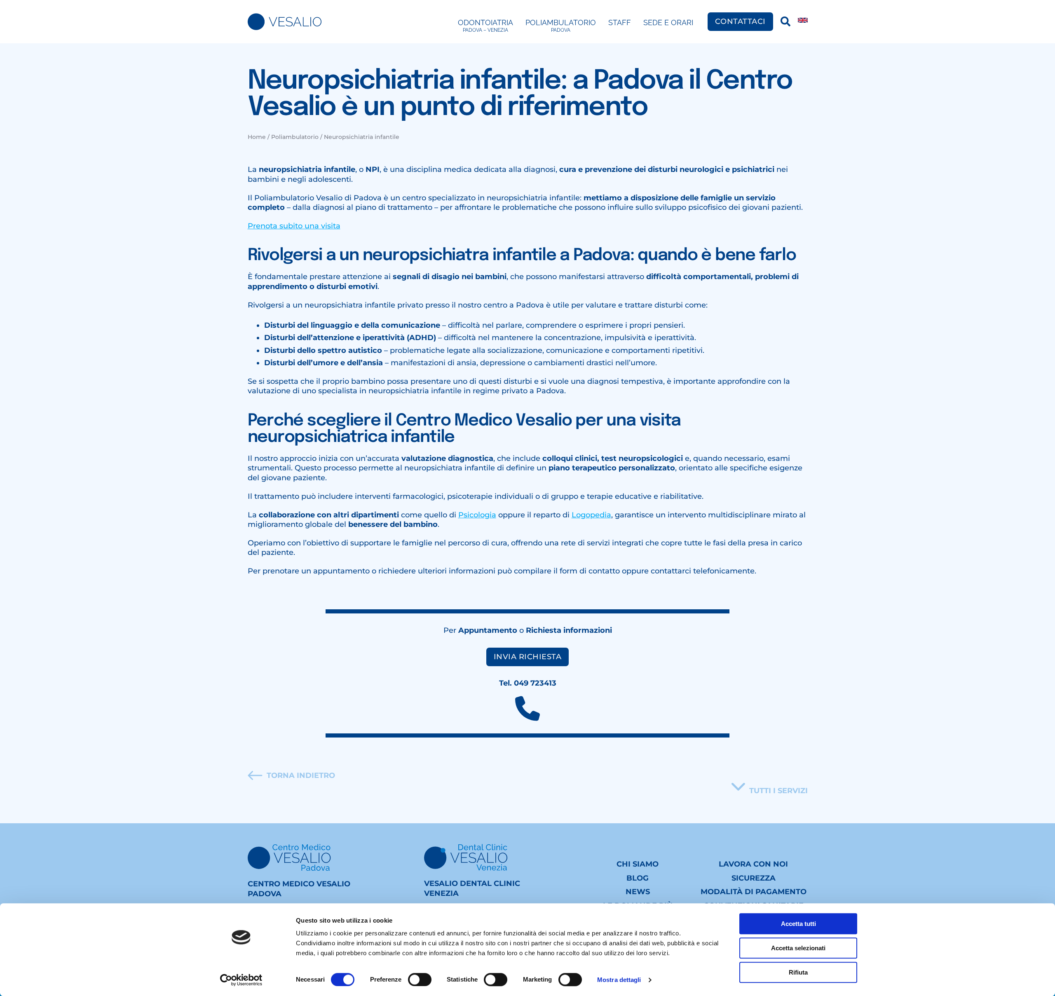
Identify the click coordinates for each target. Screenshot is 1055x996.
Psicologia (477, 514)
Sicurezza (753, 878)
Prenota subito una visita (294, 225)
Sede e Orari (668, 22)
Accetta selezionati (798, 947)
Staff (619, 22)
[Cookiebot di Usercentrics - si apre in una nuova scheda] (241, 980)
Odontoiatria (485, 25)
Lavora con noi (753, 864)
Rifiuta (798, 972)
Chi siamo (638, 864)
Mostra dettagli (619, 979)
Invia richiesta (528, 656)
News (638, 891)
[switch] (419, 979)
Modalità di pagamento (753, 891)
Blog (637, 878)
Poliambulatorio (560, 25)
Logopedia (591, 514)
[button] (769, 786)
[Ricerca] (785, 21)
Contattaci (740, 21)
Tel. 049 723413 (527, 683)
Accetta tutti (798, 923)
